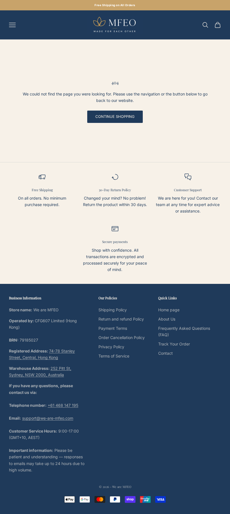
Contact (165, 353)
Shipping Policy (112, 309)
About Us (166, 319)
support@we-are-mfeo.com (47, 418)
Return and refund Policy (121, 319)
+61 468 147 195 (63, 405)
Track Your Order (174, 344)
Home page (169, 309)
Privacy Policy (111, 346)
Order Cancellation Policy (121, 337)
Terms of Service (113, 356)
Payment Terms (112, 328)
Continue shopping (115, 116)
